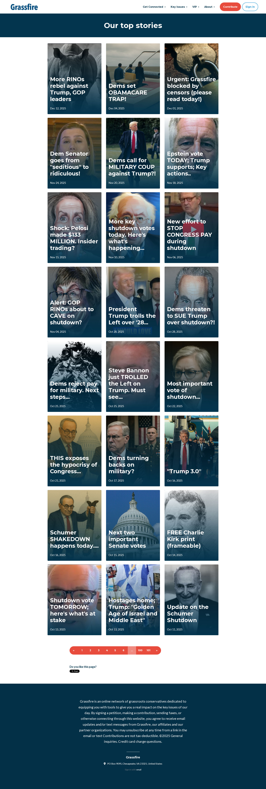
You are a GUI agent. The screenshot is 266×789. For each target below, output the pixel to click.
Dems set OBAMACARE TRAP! (128, 92)
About (208, 6)
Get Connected (153, 6)
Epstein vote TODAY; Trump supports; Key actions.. (188, 163)
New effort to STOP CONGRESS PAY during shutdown (189, 234)
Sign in (250, 6)
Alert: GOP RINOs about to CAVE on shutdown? (72, 312)
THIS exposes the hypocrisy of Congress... (73, 465)
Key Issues (178, 6)
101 (148, 650)
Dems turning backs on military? (129, 465)
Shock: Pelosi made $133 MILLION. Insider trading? (74, 238)
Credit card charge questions (139, 741)
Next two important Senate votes (127, 539)
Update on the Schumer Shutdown (188, 614)
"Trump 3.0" (184, 471)
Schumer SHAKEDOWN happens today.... (74, 539)
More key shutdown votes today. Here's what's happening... (132, 234)
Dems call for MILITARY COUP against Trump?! (132, 167)
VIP (194, 6)
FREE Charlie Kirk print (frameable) (185, 539)
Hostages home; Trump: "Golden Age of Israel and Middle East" (133, 610)
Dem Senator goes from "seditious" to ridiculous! (69, 163)
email (138, 769)
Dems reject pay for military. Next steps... (74, 390)
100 (140, 650)
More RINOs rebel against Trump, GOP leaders (69, 89)
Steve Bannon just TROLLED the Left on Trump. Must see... (129, 383)
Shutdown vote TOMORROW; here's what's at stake (72, 610)
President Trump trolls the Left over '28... (132, 316)
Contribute (230, 6)
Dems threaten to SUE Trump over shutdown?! (191, 316)
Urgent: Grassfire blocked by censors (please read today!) (191, 89)
